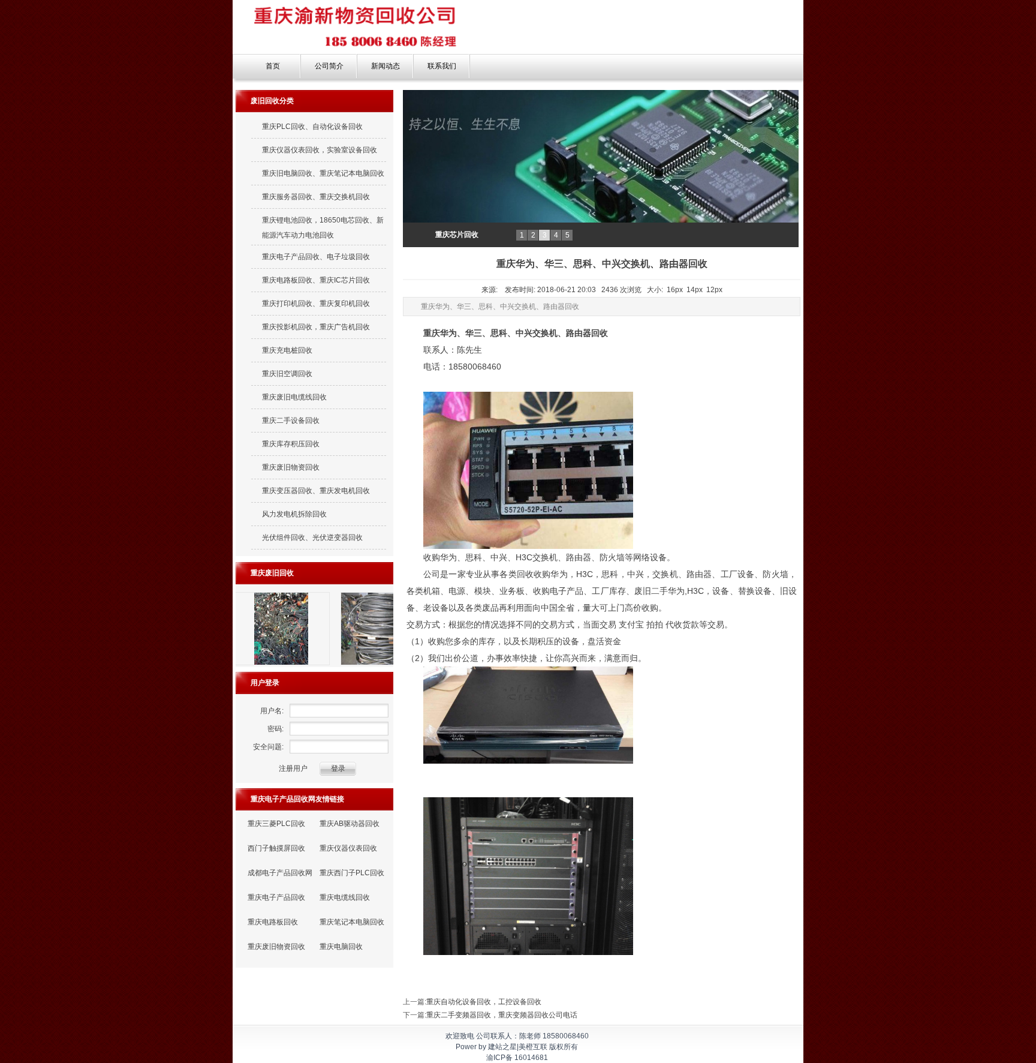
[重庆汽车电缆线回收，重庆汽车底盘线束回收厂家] (297, 664)
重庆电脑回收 (341, 946)
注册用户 (293, 768)
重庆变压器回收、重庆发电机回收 (316, 491)
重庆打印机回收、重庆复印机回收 (316, 303)
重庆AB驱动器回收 (350, 823)
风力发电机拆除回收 (294, 514)
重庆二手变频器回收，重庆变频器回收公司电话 (501, 1015)
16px (675, 290)
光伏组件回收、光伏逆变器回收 (312, 537)
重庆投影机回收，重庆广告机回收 (316, 327)
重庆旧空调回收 (287, 374)
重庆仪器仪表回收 (348, 848)
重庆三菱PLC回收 (276, 823)
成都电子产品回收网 (280, 873)
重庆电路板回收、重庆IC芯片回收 (316, 280)
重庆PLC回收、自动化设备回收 (312, 126)
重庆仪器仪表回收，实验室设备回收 (319, 150)
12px (714, 290)
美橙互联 (533, 1047)
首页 (273, 66)
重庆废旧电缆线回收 (294, 397)
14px (694, 290)
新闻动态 (385, 66)
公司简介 (329, 66)
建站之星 (502, 1047)
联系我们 (441, 66)
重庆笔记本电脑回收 (352, 922)
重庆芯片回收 (456, 234)
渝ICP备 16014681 (517, 1057)
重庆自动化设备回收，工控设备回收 (483, 1002)
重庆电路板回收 (273, 922)
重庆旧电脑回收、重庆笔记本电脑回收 (323, 173)
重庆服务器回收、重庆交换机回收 (316, 197)
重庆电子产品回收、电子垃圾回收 (316, 257)
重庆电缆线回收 (345, 897)
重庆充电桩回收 (287, 350)
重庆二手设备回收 (291, 420)
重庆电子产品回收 (276, 897)
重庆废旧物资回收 (291, 467)
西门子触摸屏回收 (276, 848)
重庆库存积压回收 (291, 444)
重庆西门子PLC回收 (352, 873)
